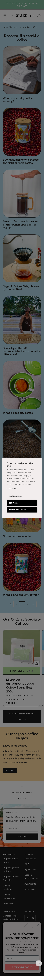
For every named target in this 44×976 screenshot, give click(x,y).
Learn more (11, 488)
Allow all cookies (18, 510)
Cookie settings (15, 496)
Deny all (13, 503)
